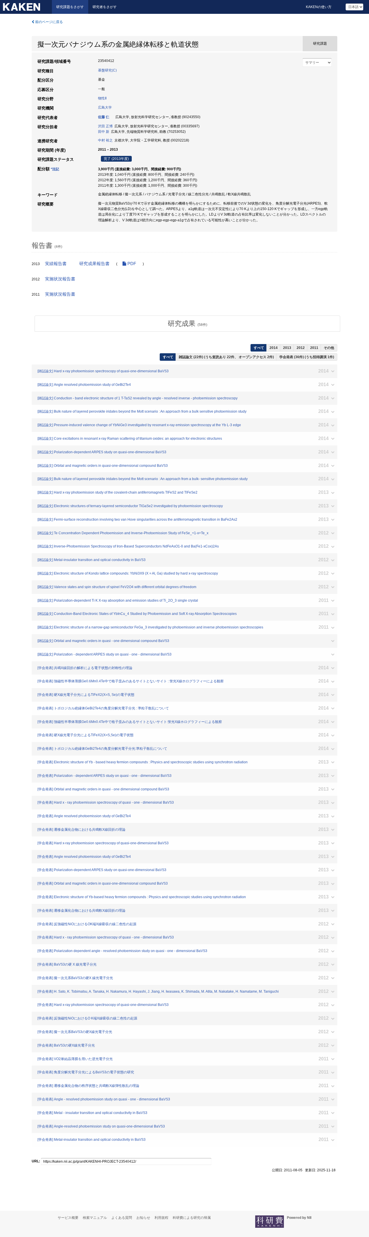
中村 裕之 (105, 140)
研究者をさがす (105, 7)
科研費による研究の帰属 (192, 1218)
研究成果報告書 (94, 263)
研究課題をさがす (70, 7)
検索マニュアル (95, 1218)
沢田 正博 (105, 126)
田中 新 (103, 132)
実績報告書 (56, 263)
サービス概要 (68, 1218)
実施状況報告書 (60, 279)
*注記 (55, 169)
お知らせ (143, 1218)
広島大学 (105, 107)
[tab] (187, 324)
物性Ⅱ (102, 98)
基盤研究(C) (107, 70)
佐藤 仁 (103, 117)
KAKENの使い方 (319, 7)
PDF (131, 263)
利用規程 (161, 1218)
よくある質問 (121, 1218)
